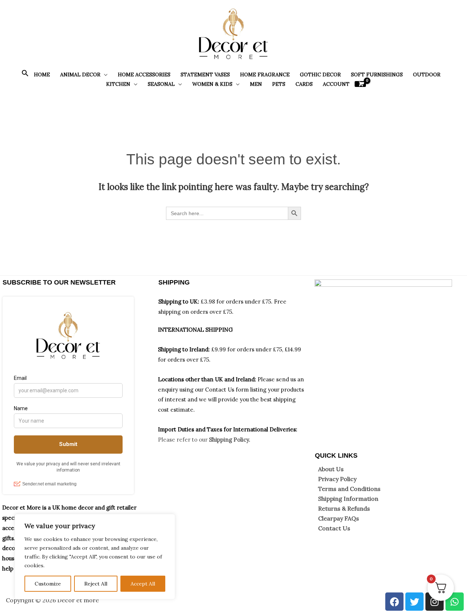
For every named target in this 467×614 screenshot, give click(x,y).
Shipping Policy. (229, 439)
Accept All (143, 583)
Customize (48, 583)
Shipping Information (348, 498)
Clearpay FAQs (338, 518)
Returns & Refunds (344, 508)
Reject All (95, 583)
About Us (331, 469)
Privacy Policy (337, 479)
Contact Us (334, 528)
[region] (95, 556)
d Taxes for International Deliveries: (249, 429)
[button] (25, 75)
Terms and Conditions (349, 488)
